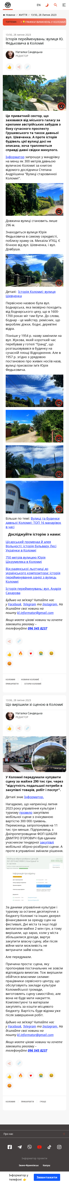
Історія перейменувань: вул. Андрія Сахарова (33, 590)
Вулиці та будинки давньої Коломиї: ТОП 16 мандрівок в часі (33, 522)
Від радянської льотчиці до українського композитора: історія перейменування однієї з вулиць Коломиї (33, 575)
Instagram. (50, 604)
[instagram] (59, 1147)
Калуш (46, 1165)
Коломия (10, 679)
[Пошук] (55, 5)
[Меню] (64, 5)
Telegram (29, 604)
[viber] (29, 1147)
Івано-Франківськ (29, 1165)
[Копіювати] (27, 67)
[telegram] (20, 1147)
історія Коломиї (32, 684)
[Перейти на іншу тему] (47, 5)
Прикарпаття (12, 684)
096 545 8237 (37, 628)
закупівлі (47, 842)
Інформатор (15, 157)
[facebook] (10, 1147)
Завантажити (47, 1177)
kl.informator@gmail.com (35, 613)
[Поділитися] (18, 67)
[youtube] (39, 1147)
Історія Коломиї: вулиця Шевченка (31, 293)
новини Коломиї (30, 679)
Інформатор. (34, 797)
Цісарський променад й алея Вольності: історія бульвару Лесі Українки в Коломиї (31, 546)
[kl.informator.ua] (8, 5)
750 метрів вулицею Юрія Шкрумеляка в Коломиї (25, 559)
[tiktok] (49, 1147)
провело (25, 812)
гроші (43, 1101)
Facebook (14, 604)
